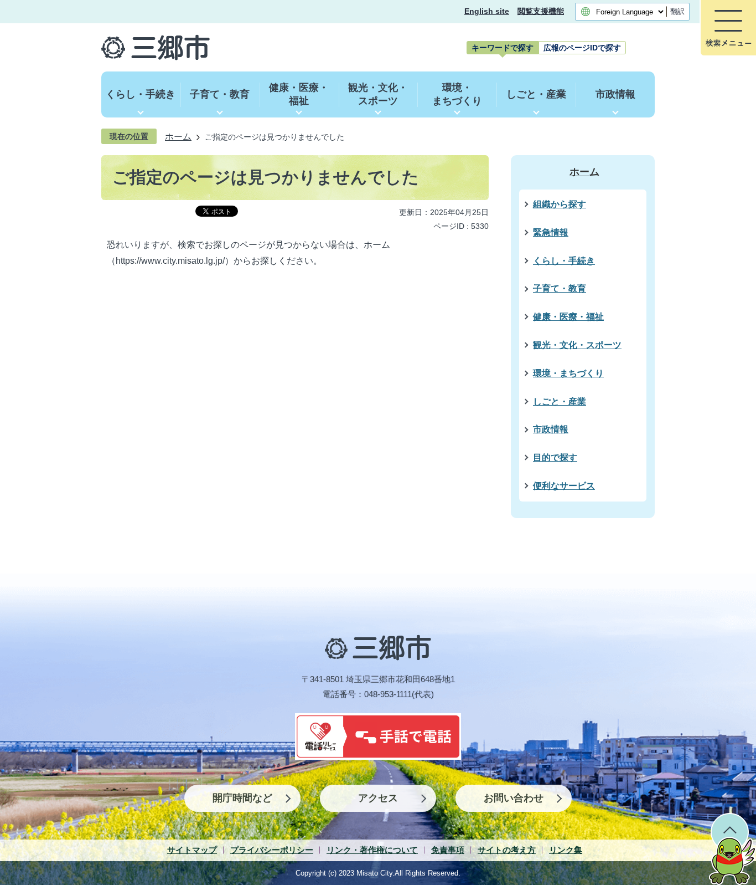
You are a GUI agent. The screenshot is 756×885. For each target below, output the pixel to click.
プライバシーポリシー (271, 850)
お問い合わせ (513, 798)
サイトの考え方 (507, 850)
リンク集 (565, 850)
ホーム (178, 136)
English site (486, 11)
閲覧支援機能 (540, 11)
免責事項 (447, 850)
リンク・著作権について (372, 850)
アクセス (378, 798)
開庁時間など (242, 798)
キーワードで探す (503, 47)
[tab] (502, 47)
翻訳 (677, 11)
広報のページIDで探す (582, 47)
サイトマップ (192, 850)
